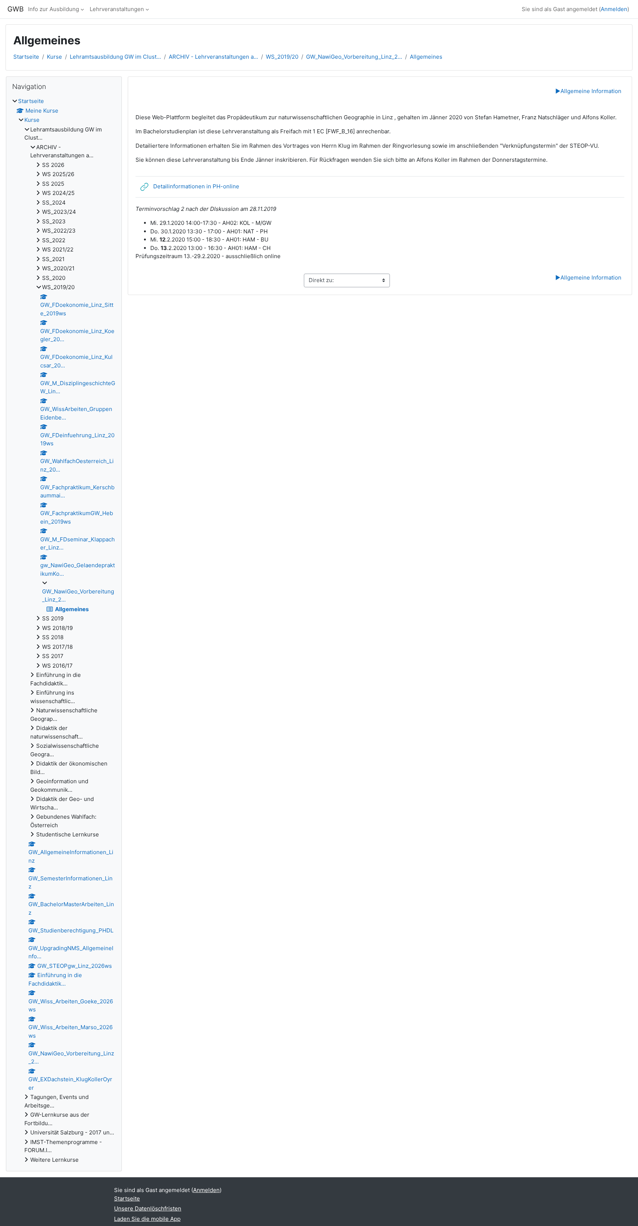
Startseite (26, 56)
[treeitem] (64, 630)
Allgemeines (426, 56)
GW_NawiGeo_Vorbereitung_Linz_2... (354, 56)
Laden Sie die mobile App (147, 1218)
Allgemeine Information (588, 91)
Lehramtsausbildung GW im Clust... (115, 56)
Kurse (54, 56)
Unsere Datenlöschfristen (147, 1208)
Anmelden (614, 9)
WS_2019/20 (282, 56)
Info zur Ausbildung (53, 9)
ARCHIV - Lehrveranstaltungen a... (213, 56)
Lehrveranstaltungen (117, 9)
